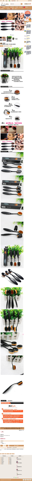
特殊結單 (27, 22)
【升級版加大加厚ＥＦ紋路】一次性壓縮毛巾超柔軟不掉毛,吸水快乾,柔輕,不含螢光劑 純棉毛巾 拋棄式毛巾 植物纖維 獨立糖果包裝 (28, 26)
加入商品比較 (15, 447)
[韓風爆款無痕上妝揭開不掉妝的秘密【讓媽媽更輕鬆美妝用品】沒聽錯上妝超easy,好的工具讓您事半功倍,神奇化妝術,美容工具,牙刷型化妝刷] (12, 22)
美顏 (5, 453)
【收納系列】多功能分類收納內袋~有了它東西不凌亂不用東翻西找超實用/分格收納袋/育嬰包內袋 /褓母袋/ (19, 470)
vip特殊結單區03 (28, 35)
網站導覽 (10, 462)
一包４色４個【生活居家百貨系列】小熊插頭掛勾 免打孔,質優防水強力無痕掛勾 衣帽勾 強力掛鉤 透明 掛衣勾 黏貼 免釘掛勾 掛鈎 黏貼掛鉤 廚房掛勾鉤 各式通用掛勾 (28, 47)
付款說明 (10, 460)
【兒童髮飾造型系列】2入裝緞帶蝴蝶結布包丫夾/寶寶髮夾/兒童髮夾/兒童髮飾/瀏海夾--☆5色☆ (19, 466)
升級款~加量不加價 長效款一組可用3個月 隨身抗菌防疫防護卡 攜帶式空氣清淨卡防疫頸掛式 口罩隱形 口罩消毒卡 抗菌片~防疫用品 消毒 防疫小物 (28, 53)
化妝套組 (13, 453)
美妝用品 (3, 453)
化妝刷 (10, 453)
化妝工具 (8, 453)
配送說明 (10, 461)
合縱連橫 (2, 462)
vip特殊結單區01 (28, 38)
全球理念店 (2, 461)
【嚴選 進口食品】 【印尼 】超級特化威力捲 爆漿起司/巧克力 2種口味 (28, 42)
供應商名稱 (2, 434)
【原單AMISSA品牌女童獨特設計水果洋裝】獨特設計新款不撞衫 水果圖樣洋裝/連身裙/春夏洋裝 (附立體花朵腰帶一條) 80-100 (19, 474)
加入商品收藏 (9, 447)
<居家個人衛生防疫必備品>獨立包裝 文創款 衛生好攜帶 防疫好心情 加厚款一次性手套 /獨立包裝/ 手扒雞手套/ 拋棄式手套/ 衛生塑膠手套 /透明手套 (28, 32)
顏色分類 (2, 442)
